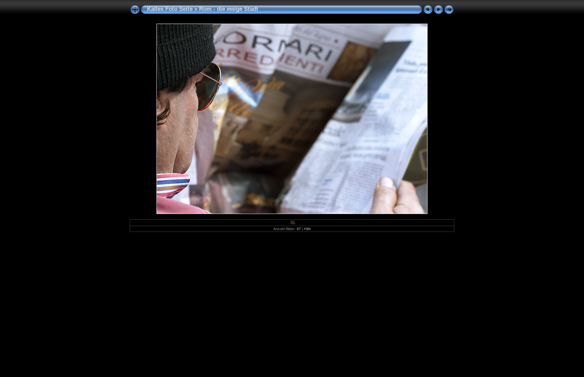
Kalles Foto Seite (170, 9)
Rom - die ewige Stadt (228, 9)
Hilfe (307, 229)
